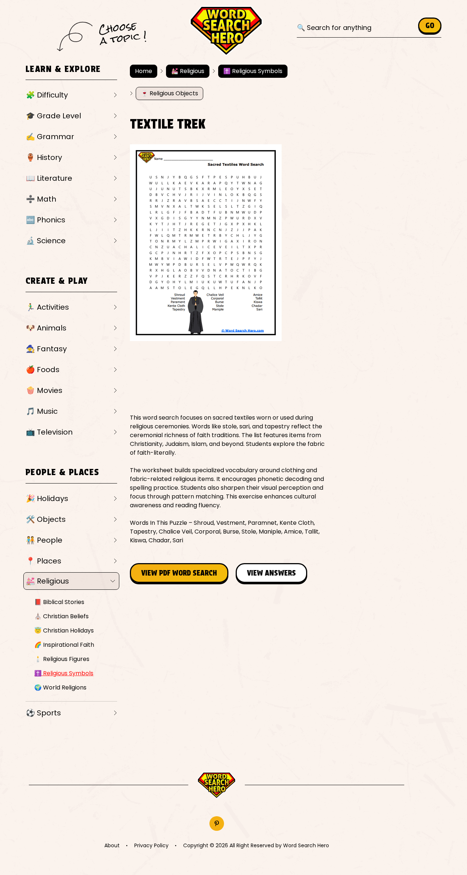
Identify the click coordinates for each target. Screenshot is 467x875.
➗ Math (41, 199)
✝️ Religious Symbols (63, 673)
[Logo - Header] (226, 31)
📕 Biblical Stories (59, 602)
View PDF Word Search (179, 573)
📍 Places (43, 561)
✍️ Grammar (50, 136)
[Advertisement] (262, 377)
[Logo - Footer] (216, 785)
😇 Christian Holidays (64, 630)
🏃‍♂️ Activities (47, 307)
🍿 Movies (44, 390)
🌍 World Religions (60, 687)
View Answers (271, 573)
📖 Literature (49, 178)
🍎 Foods (42, 369)
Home (143, 71)
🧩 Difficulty (47, 95)
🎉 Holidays (47, 498)
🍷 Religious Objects (169, 93)
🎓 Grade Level (53, 116)
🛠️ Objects (46, 519)
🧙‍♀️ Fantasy (46, 349)
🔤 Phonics (45, 220)
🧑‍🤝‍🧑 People (44, 540)
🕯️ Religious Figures (61, 659)
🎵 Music (42, 411)
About (112, 845)
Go (429, 25)
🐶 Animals (46, 328)
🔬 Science (46, 241)
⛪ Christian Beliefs (61, 616)
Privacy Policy (151, 845)
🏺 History (44, 157)
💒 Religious (47, 581)
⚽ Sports (43, 713)
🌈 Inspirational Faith (64, 645)
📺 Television (49, 432)
